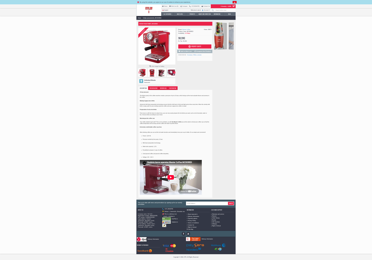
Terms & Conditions (193, 223)
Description (143, 88)
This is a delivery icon (170, 214)
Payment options (192, 218)
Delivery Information (193, 216)
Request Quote (196, 46)
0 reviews (189, 55)
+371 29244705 (168, 209)
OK (234, 2)
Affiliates (214, 224)
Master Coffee (186, 29)
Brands (214, 220)
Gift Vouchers (216, 222)
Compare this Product (203, 51)
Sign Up (231, 203)
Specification (153, 88)
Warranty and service (218, 214)
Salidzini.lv (175, 222)
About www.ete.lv (193, 214)
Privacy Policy (192, 220)
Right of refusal (192, 227)
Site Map (190, 229)
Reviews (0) (163, 88)
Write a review (197, 55)
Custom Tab (172, 88)
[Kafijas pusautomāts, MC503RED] (156, 46)
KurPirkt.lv (175, 219)
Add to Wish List (186, 51)
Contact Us (191, 225)
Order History (216, 218)
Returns (214, 216)
